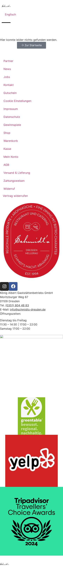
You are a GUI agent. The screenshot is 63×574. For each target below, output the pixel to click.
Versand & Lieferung (17, 172)
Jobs (7, 77)
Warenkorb (11, 141)
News (7, 69)
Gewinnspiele (12, 125)
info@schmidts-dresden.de (28, 309)
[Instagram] (4, 286)
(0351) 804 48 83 (17, 305)
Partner (8, 61)
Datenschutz (12, 117)
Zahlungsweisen (14, 180)
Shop (7, 133)
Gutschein (10, 93)
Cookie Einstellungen (17, 101)
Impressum (11, 109)
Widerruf (9, 188)
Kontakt (9, 85)
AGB (6, 164)
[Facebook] (13, 286)
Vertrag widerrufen (15, 196)
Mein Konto (11, 156)
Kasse (7, 148)
